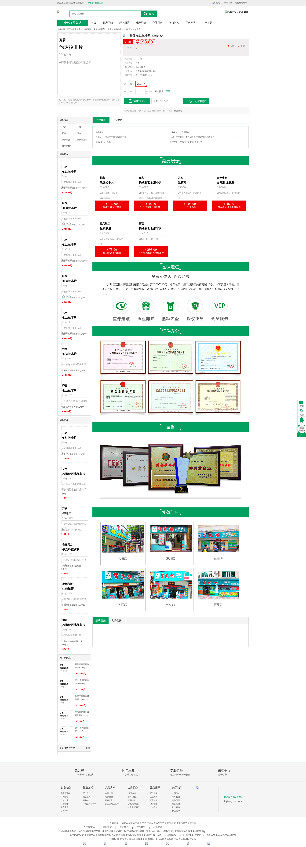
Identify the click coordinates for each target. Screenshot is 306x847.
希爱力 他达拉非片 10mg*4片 (73, 224)
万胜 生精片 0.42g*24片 (71, 530)
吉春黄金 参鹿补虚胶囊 (229, 207)
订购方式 (64, 800)
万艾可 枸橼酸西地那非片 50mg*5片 (72, 643)
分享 (232, 46)
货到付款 (109, 797)
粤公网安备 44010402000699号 (221, 835)
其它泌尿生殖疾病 (67, 147)
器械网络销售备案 (67, 831)
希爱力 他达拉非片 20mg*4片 (73, 297)
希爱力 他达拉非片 (112, 207)
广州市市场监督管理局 (185, 823)
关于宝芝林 (208, 22)
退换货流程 (65, 793)
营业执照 (150, 831)
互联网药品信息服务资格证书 (189, 831)
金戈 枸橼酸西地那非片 (151, 207)
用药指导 (191, 22)
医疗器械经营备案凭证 (89, 831)
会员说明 (64, 811)
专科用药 (87, 29)
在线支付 (109, 793)
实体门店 (176, 800)
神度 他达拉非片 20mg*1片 (72, 407)
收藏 (243, 46)
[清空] (87, 748)
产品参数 (117, 120)
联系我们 (176, 797)
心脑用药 (157, 22)
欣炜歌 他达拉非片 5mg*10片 (73, 370)
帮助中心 (228, 3)
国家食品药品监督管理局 (133, 823)
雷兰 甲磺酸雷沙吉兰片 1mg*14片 (82, 666)
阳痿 (109, 29)
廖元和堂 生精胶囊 (112, 253)
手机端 (217, 3)
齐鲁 (137, 63)
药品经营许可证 (165, 831)
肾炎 (79, 133)
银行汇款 (109, 800)
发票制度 (131, 800)
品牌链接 (100, 620)
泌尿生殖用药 (99, 29)
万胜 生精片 (190, 207)
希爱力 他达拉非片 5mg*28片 (73, 261)
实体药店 (107, 827)
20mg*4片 (141, 84)
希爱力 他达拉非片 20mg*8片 (73, 334)
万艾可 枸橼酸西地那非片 (151, 253)
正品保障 (153, 797)
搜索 (151, 13)
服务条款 (176, 804)
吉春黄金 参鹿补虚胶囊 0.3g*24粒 (71, 567)
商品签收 (87, 800)
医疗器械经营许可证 (134, 831)
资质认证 (141, 827)
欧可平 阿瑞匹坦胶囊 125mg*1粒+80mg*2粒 (82, 698)
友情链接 (116, 620)
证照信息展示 (241, 3)
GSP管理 (153, 804)
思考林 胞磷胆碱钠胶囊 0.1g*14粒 (82, 714)
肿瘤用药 (108, 22)
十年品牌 (153, 807)
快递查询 (87, 797)
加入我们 (176, 807)
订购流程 (64, 797)
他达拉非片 (119, 29)
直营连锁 (153, 800)
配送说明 (87, 793)
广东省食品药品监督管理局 (160, 823)
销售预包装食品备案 (112, 831)
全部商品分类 (72, 22)
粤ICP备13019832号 (195, 835)
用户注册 (64, 807)
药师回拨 (200, 101)
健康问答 (174, 22)
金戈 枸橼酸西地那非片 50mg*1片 (71, 492)
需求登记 (139, 101)
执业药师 (176, 811)
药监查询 (178, 111)
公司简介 (176, 793)
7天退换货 (131, 793)
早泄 (64, 127)
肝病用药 (124, 22)
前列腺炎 (66, 140)
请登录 (91, 3)
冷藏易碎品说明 (89, 804)
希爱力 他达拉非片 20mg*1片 (73, 188)
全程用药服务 (133, 804)
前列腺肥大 (82, 140)
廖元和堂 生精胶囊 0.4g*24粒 (73, 605)
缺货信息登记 (133, 807)
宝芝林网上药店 (73, 29)
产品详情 (101, 120)
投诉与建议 (132, 797)
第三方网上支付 (112, 804)
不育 (79, 127)
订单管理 (64, 804)
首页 (93, 22)
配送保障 (153, 793)
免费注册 (99, 3)
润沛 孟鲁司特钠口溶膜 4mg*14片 (82, 682)
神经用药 (141, 22)
